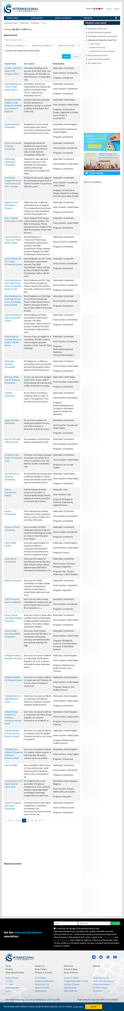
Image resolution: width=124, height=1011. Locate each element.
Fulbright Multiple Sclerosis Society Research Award (12, 733)
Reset (76, 56)
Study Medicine (70, 991)
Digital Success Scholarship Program (11, 205)
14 (40, 820)
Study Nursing (70, 988)
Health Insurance (100, 988)
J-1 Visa (9, 981)
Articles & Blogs (71, 969)
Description (29, 64)
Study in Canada (42, 988)
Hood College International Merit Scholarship (12, 634)
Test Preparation (13, 988)
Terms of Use (108, 937)
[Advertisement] (42, 841)
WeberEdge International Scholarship (10, 162)
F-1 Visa (9, 984)
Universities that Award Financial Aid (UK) (102, 36)
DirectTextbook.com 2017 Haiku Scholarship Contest (13, 262)
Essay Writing (12, 978)
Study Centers (37, 18)
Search (66, 56)
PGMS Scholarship (13, 581)
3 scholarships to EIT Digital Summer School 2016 (14, 784)
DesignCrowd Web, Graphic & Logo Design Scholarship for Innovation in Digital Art (13, 106)
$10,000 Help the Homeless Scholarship (12, 477)
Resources (88, 18)
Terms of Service (71, 973)
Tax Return (97, 991)
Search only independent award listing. (23, 51)
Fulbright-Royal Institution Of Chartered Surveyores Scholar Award (13, 718)
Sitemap (96, 966)
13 (36, 820)
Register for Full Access (98, 47)
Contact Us (39, 966)
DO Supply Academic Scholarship (10, 364)
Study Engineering (101, 978)
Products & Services (63, 18)
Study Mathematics (101, 984)
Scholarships (40, 978)
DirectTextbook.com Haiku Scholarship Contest (13, 318)
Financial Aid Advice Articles (98, 55)
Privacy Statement (61, 940)
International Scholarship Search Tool (102, 40)
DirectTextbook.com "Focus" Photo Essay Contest (13, 87)
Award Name (10, 64)
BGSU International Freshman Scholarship (13, 146)
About (8, 966)
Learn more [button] (78, 1007)
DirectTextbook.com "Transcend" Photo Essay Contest (13, 240)
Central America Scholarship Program (102, 51)
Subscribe (115, 923)
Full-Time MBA (11, 765)
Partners (9, 969)
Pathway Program (71, 984)
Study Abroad (40, 991)
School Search (13, 18)
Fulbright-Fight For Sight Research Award (13, 699)
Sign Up (109, 8)
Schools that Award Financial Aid (99, 32)
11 (28, 820)
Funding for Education (44, 981)
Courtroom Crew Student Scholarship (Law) (13, 458)
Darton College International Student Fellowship (13, 618)
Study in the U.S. (42, 984)
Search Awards (95, 44)
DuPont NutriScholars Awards (10, 493)
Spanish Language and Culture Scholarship (13, 806)
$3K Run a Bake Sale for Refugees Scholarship (12, 380)
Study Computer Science (103, 981)
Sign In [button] (116, 9)
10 (24, 820)
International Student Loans (97, 29)
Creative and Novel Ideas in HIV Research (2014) (13, 71)
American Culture (71, 978)
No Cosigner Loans (94, 63)
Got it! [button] (93, 1007)
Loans (8, 991)
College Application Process (76, 981)
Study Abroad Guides (15, 973)
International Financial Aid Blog (99, 59)
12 (32, 820)
